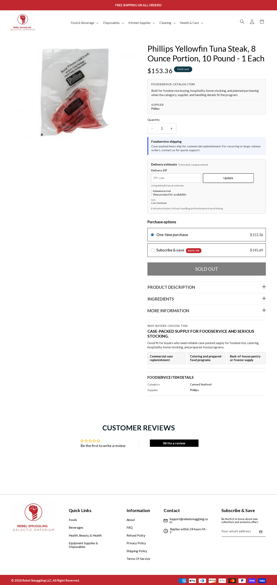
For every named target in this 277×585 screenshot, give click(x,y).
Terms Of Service (138, 559)
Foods (73, 520)
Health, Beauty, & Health (85, 535)
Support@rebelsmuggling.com (189, 521)
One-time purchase (172, 234)
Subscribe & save (178, 250)
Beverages (76, 527)
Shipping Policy (137, 551)
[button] (84, 23)
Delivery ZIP (159, 170)
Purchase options (161, 222)
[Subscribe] (261, 532)
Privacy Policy (136, 543)
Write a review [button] (174, 443)
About (131, 520)
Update (228, 178)
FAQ (130, 527)
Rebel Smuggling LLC (37, 580)
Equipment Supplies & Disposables (83, 545)
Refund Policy (136, 535)
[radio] (152, 235)
